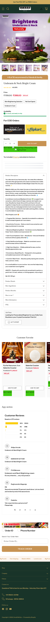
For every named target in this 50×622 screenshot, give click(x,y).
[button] (30, 510)
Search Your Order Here (10, 536)
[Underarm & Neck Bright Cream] (25, 38)
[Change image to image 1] (5, 68)
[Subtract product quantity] (6, 143)
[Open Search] (7, 8)
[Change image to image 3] (21, 68)
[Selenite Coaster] (34, 352)
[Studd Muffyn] (25, 9)
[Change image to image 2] (13, 68)
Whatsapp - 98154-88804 (15, 599)
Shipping (16, 157)
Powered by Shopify (29, 617)
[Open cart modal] (46, 8)
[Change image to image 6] (44, 68)
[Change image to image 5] (36, 68)
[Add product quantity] (14, 143)
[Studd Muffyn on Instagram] (6, 609)
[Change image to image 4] (29, 68)
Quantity (7, 139)
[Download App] (41, 8)
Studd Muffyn (17, 617)
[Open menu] (3, 8)
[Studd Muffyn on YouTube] (10, 609)
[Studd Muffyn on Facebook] (3, 609)
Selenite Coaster (32, 365)
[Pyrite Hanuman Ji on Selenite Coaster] (12, 352)
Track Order (25, 549)
